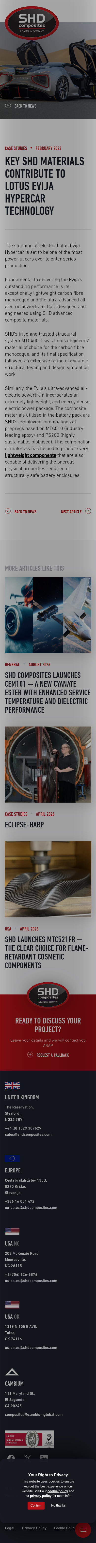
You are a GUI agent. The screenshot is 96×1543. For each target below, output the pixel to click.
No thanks (58, 1505)
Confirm (36, 1505)
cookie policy (58, 1491)
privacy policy (40, 1496)
